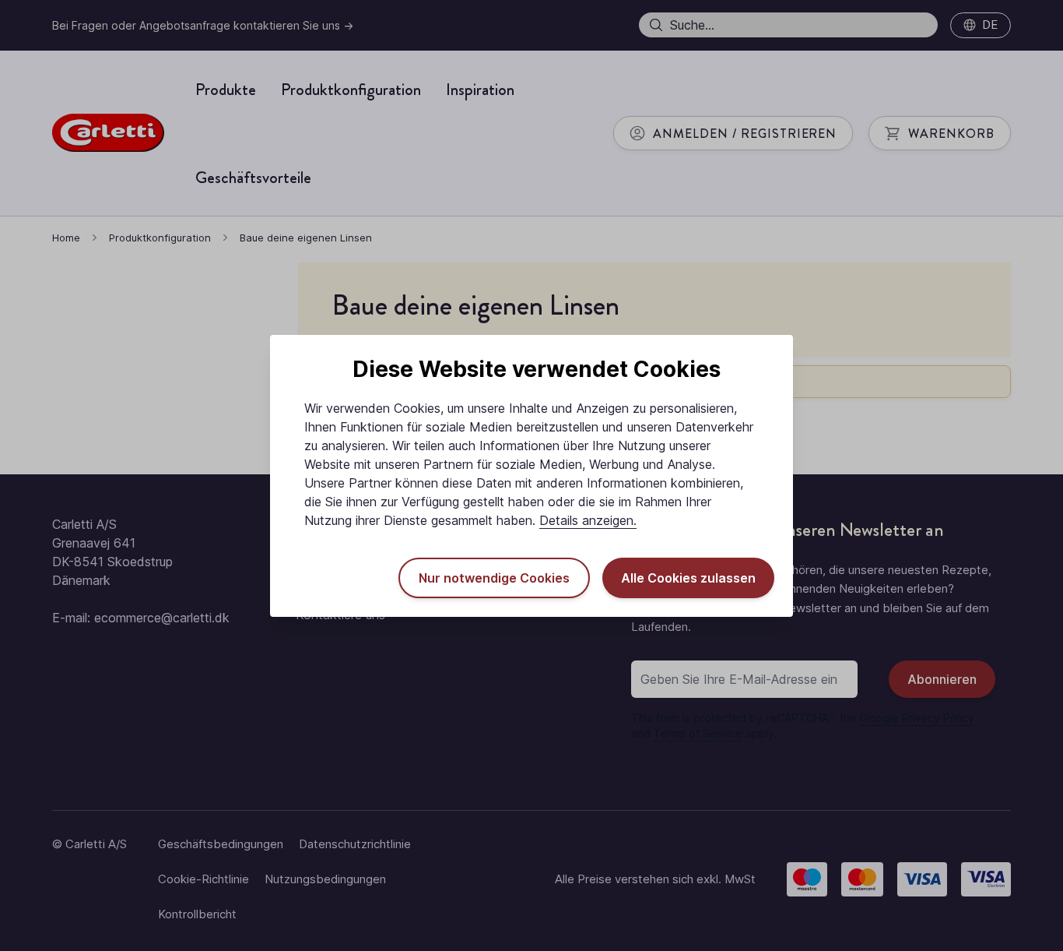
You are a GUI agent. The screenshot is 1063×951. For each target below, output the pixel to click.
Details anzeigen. (588, 520)
